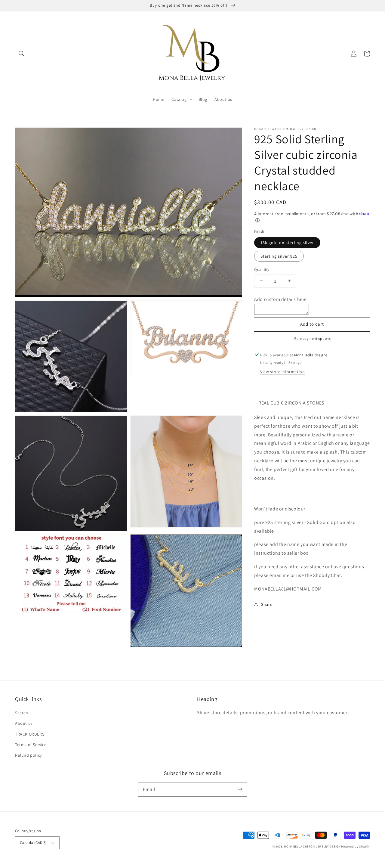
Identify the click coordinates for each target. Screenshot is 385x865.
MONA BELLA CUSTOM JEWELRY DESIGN (312, 846)
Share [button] (266, 604)
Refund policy (28, 755)
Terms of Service (31, 744)
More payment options (312, 338)
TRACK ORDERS (29, 734)
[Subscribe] (240, 789)
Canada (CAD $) (33, 842)
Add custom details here (280, 299)
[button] (21, 53)
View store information (282, 371)
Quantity (261, 269)
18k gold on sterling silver (287, 242)
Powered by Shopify (355, 846)
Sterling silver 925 (278, 256)
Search (21, 712)
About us (24, 723)
